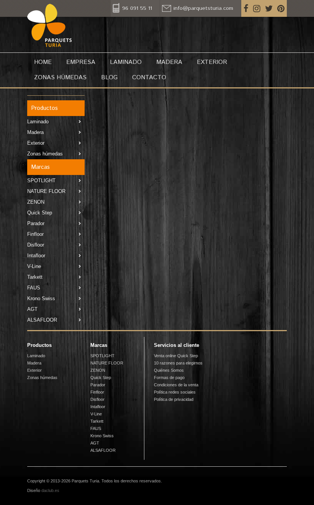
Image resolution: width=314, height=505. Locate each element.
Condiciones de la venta (176, 384)
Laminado (126, 62)
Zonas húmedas (60, 77)
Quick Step (39, 213)
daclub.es (50, 490)
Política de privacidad (173, 399)
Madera (169, 62)
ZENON (35, 202)
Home (43, 62)
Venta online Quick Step (176, 355)
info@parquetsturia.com (203, 8)
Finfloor (35, 234)
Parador (35, 223)
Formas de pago (169, 377)
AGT (32, 309)
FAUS (33, 288)
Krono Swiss (41, 298)
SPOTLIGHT (41, 180)
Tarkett (35, 277)
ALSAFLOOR (42, 320)
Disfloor (35, 245)
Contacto (149, 77)
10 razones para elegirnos (178, 363)
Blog (109, 77)
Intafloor (36, 255)
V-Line (34, 266)
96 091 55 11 (137, 8)
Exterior (212, 62)
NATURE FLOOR (46, 191)
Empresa (80, 62)
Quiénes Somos (169, 370)
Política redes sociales (175, 392)
